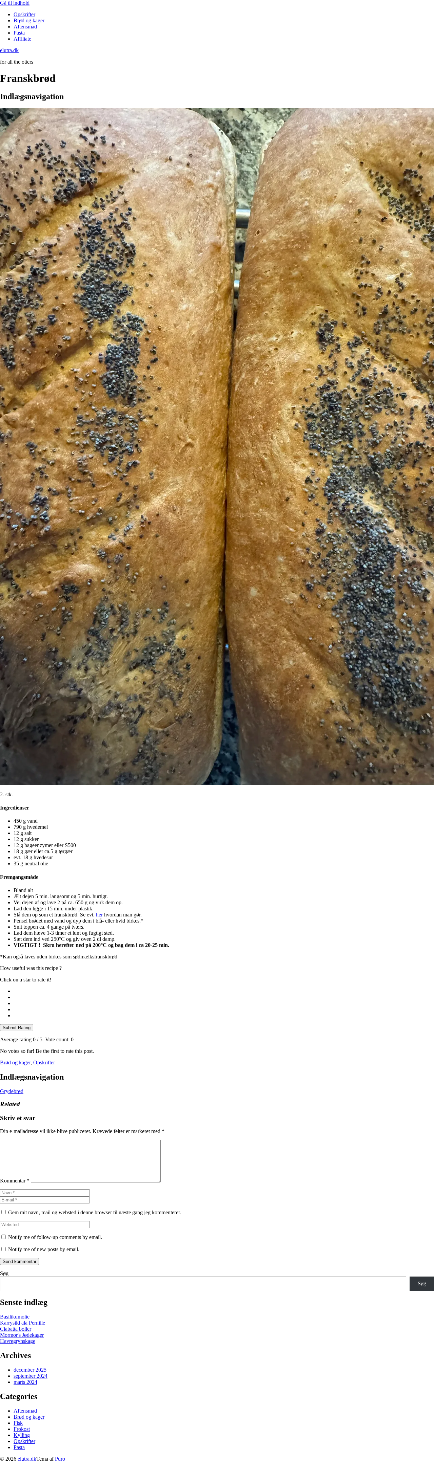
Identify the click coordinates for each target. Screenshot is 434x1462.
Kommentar (14, 1180)
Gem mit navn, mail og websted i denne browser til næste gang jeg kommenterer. (94, 1212)
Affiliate (22, 39)
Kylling (22, 1435)
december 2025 (30, 1370)
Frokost (22, 1429)
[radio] (224, 991)
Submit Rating (17, 1027)
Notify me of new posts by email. (43, 1249)
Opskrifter (24, 14)
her (99, 914)
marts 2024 (25, 1382)
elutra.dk (27, 1459)
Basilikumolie (14, 1317)
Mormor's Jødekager (22, 1335)
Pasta (19, 33)
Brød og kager (29, 20)
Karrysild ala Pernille (22, 1323)
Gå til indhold (14, 3)
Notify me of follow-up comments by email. (55, 1237)
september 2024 (30, 1376)
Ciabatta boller (15, 1329)
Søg (4, 1273)
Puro (60, 1459)
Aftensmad (25, 26)
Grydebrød (11, 1091)
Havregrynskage (17, 1341)
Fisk (18, 1423)
